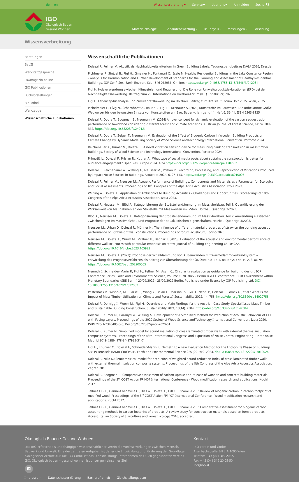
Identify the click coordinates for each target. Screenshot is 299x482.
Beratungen (33, 57)
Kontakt (200, 438)
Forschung (261, 29)
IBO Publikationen (38, 87)
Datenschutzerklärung (64, 477)
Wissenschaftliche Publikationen (49, 118)
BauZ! (29, 64)
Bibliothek (32, 103)
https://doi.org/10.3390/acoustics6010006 (214, 175)
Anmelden (241, 4)
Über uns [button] (218, 4)
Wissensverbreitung (48, 42)
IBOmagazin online (39, 80)
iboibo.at (201, 465)
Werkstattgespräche (39, 72)
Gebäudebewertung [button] (180, 29)
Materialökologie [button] (144, 29)
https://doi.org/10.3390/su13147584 (221, 308)
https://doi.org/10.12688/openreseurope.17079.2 (201, 163)
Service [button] (197, 4)
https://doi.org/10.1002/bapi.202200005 (117, 264)
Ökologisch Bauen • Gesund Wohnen (59, 438)
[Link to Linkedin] (29, 469)
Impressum (33, 477)
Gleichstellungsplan (131, 477)
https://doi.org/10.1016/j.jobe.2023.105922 (119, 248)
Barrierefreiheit (98, 477)
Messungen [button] (236, 29)
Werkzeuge (33, 110)
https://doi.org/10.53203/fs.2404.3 (120, 128)
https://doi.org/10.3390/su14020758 (242, 296)
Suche (260, 4)
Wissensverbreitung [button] (168, 4)
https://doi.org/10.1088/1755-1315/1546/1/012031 (222, 82)
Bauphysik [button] (211, 29)
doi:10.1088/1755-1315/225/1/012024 (242, 352)
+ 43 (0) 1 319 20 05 (220, 456)
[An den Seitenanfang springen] (292, 475)
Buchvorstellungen (39, 95)
